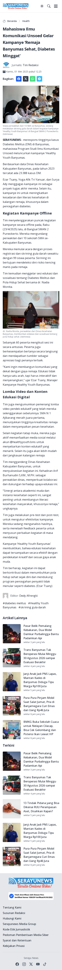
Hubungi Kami (12, 918)
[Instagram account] (24, 964)
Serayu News (31, 958)
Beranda (12, 21)
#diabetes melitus (14, 603)
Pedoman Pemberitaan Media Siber (26, 935)
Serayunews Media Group (19, 924)
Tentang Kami (12, 907)
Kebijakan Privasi (14, 946)
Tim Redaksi (30, 65)
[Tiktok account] (44, 964)
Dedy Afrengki (28, 596)
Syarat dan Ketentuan (17, 940)
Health (26, 21)
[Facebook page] (17, 964)
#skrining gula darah (32, 607)
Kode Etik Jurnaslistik (16, 929)
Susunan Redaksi (14, 913)
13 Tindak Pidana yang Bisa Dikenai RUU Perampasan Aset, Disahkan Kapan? (41, 807)
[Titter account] (31, 964)
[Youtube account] (38, 964)
